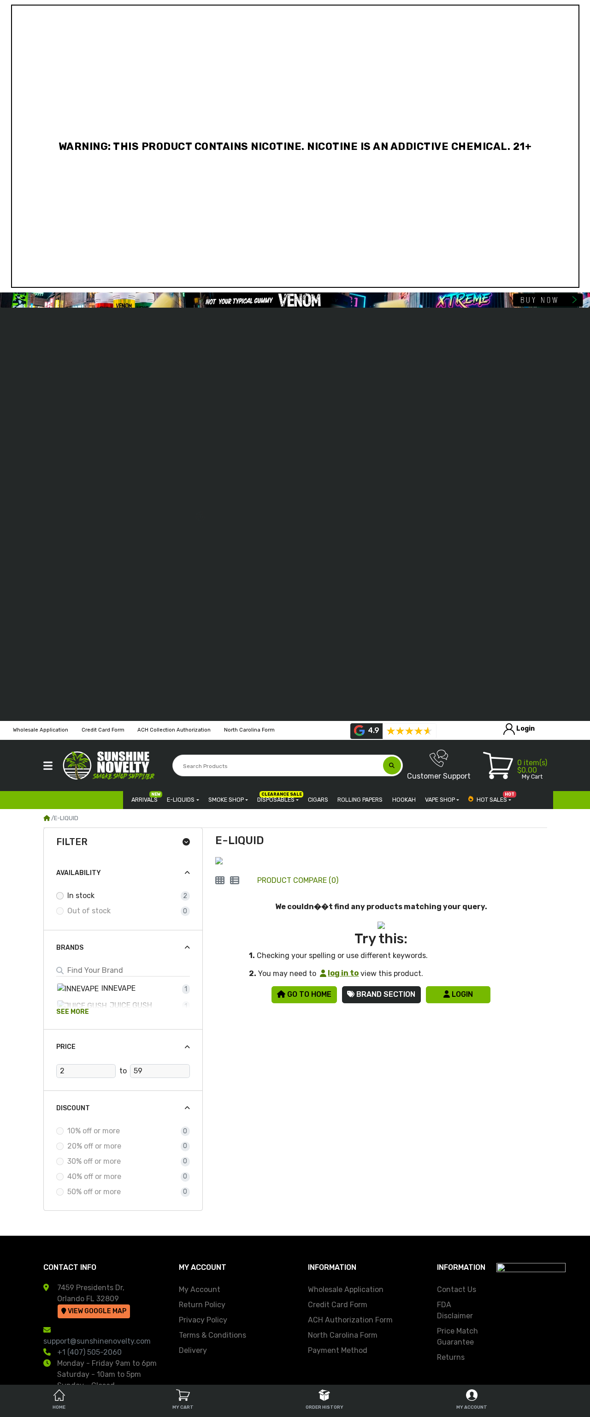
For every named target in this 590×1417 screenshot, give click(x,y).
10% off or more (93, 1130)
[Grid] (219, 880)
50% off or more (94, 1191)
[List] (234, 880)
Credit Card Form (337, 1304)
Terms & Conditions (212, 1335)
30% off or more (94, 1161)
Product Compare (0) (297, 880)
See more (72, 1012)
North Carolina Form (343, 1335)
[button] (48, 765)
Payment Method (337, 1350)
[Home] (46, 818)
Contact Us (456, 1289)
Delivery (193, 1350)
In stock (80, 895)
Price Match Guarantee (457, 1336)
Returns (451, 1357)
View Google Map (96, 1311)
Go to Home (308, 994)
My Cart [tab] (183, 1407)
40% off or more (94, 1176)
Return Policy (202, 1304)
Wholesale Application (346, 1289)
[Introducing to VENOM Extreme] (295, 299)
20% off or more (94, 1146)
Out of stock (89, 910)
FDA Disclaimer (455, 1310)
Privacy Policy (203, 1320)
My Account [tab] (471, 1407)
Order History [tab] (324, 1407)
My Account (199, 1289)
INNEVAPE (118, 988)
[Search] (392, 765)
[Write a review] (409, 731)
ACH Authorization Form (350, 1320)
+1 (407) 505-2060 (89, 1352)
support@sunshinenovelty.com (97, 1341)
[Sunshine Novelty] (110, 765)
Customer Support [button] (439, 776)
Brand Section (384, 994)
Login (461, 994)
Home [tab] (59, 1407)
